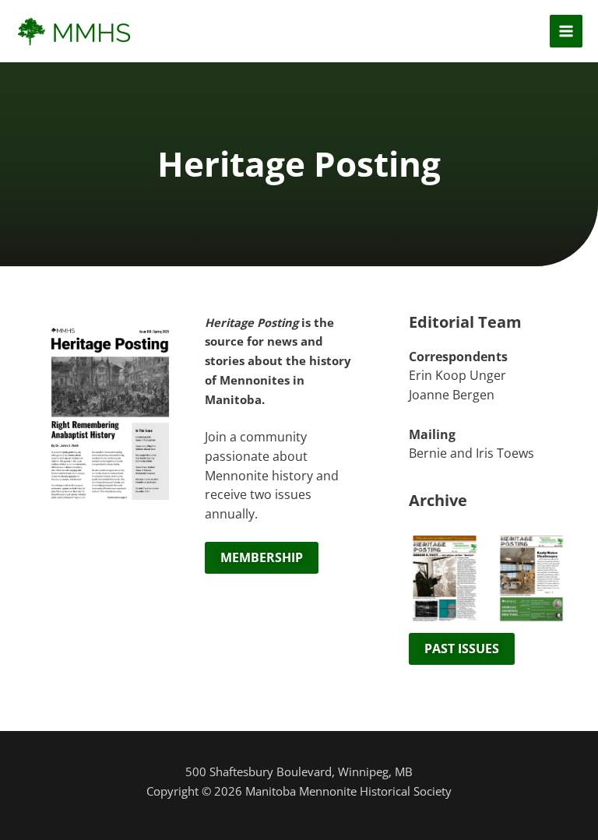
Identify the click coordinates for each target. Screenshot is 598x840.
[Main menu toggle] (566, 31)
